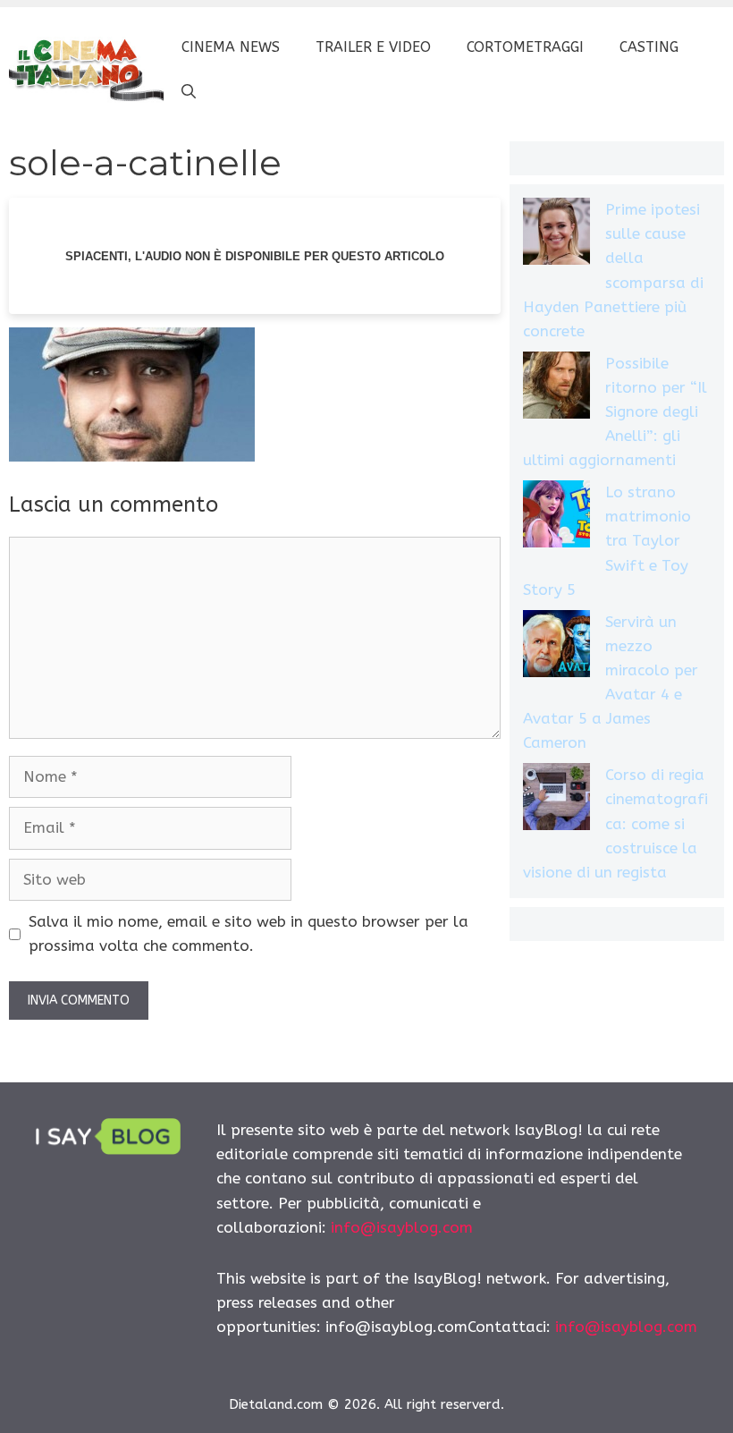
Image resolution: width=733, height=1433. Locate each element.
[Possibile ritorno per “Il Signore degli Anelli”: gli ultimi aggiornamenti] (556, 389)
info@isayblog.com (402, 1227)
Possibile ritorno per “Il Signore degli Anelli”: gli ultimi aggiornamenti (615, 412)
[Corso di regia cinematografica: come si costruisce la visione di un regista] (556, 800)
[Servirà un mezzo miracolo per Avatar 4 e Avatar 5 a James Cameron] (556, 647)
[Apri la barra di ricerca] (189, 92)
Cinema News (230, 46)
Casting (648, 46)
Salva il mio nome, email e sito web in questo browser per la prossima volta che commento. (248, 933)
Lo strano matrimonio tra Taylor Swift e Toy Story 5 (607, 540)
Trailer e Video (373, 46)
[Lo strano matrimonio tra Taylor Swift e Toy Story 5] (556, 517)
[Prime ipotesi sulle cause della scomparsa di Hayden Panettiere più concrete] (556, 235)
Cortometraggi (525, 46)
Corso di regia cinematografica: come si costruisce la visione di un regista (615, 823)
